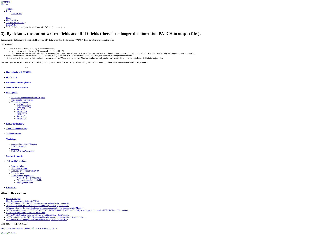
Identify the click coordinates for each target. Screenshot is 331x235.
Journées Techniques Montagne (24, 144)
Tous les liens (16, 13)
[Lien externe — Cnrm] (4, 4)
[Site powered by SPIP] (3, 233)
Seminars (15, 148)
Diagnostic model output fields (29, 180)
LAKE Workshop (18, 146)
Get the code (11, 77)
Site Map (11, 228)
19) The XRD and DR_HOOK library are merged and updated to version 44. (37, 203)
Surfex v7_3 (22, 114)
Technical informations (16, 161)
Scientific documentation (17, 87)
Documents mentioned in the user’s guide (28, 97)
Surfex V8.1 (11, 25)
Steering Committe (14, 156)
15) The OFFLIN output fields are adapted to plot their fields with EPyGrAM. (38, 215)
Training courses (13, 134)
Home (8, 18)
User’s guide (11, 20)
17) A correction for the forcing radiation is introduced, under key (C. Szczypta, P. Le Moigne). (45, 208)
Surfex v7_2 (22, 116)
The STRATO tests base (16, 129)
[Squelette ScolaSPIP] (11, 233)
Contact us (11, 187)
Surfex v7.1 (21, 118)
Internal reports (17, 173)
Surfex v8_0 (22, 111)
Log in (3, 228)
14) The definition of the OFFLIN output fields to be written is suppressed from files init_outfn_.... (46, 217)
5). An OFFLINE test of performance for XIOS (25, 212)
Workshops (11, 139)
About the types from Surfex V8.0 (25, 171)
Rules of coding (17, 166)
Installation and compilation (18, 82)
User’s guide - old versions (22, 100)
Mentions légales (23, 228)
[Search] (26, 67)
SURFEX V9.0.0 (24, 107)
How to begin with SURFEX (18, 72)
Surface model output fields (22, 175)
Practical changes (13, 199)
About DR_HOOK (19, 168)
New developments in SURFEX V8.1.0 (22, 201)
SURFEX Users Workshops (22, 151)
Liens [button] (8, 11)
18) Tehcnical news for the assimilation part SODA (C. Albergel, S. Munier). (37, 205)
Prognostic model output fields (29, 178)
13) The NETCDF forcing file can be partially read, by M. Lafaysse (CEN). (37, 219)
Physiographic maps (15, 124)
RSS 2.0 (53, 228)
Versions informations (15, 22)
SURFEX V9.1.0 (24, 104)
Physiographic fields (25, 182)
